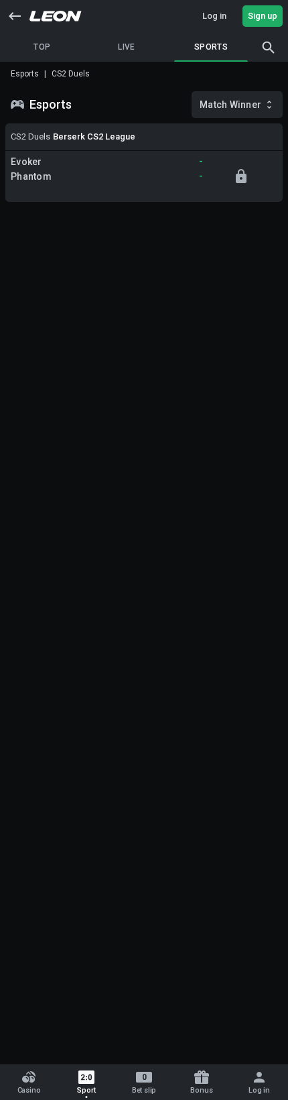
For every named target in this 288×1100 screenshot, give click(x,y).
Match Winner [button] (230, 104)
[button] (14, 16)
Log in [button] (214, 16)
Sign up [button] (262, 16)
